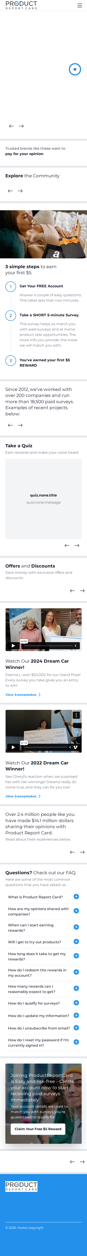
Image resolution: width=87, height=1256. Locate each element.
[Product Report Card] (21, 5)
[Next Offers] (82, 591)
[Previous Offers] (72, 591)
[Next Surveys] (20, 425)
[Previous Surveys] (10, 425)
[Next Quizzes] (77, 546)
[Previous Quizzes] (67, 546)
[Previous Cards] (11, 126)
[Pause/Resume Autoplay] (75, 69)
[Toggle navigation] (80, 5)
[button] (43, 897)
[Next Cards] (21, 126)
